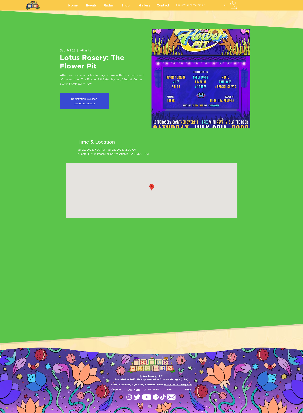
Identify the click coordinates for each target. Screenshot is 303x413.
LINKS (187, 389)
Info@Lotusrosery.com (178, 384)
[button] (233, 5)
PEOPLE (116, 389)
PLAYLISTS (152, 389)
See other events (84, 103)
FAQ (169, 389)
